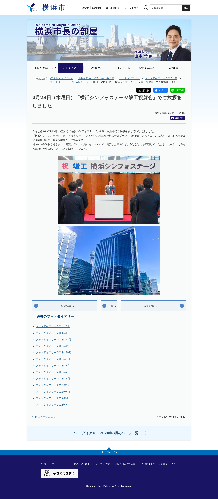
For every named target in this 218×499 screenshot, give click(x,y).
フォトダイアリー (71, 68)
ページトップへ (109, 452)
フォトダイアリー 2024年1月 (53, 333)
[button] (109, 433)
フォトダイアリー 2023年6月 (53, 378)
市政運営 (172, 68)
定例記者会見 (147, 68)
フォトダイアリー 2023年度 (161, 78)
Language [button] (97, 7)
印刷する (179, 118)
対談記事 (96, 68)
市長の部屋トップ (45, 68)
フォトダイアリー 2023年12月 (53, 339)
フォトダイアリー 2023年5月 (53, 385)
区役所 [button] (85, 7)
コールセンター (113, 7)
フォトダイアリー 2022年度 (52, 398)
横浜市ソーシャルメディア (160, 463)
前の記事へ (67, 305)
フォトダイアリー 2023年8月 (53, 365)
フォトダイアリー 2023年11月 (53, 346)
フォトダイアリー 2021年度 (52, 404)
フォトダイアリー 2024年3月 (67, 82)
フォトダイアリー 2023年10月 (53, 352)
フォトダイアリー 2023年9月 (53, 359)
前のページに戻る (45, 416)
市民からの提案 (81, 463)
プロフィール (122, 68)
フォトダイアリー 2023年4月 (53, 391)
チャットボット (132, 7)
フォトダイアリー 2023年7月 (53, 372)
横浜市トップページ (61, 78)
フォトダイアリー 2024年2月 (53, 326)
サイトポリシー (53, 463)
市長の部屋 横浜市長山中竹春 (96, 78)
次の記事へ (150, 305)
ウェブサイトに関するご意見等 (117, 463)
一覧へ (112, 305)
